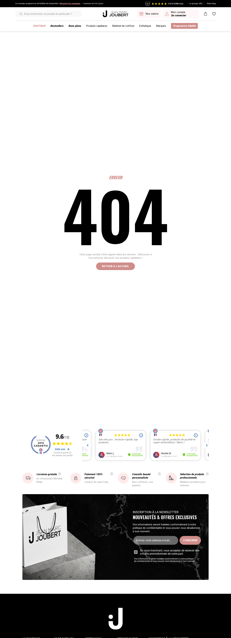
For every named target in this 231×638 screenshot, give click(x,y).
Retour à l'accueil (115, 266)
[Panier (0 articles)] (205, 14)
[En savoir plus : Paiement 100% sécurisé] (111, 474)
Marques (161, 25)
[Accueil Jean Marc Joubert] (115, 13)
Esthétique (145, 25)
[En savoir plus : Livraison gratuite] (59, 474)
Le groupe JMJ (196, 3)
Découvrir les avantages (70, 3)
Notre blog (211, 3)
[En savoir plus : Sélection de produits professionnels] (207, 474)
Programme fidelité (184, 25)
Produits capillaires (96, 25)
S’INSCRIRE (190, 540)
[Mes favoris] (214, 14)
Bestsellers (56, 25)
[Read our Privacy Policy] (198, 559)
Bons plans (74, 25)
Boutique (39, 25)
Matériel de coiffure (123, 25)
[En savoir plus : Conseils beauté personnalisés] (159, 474)
